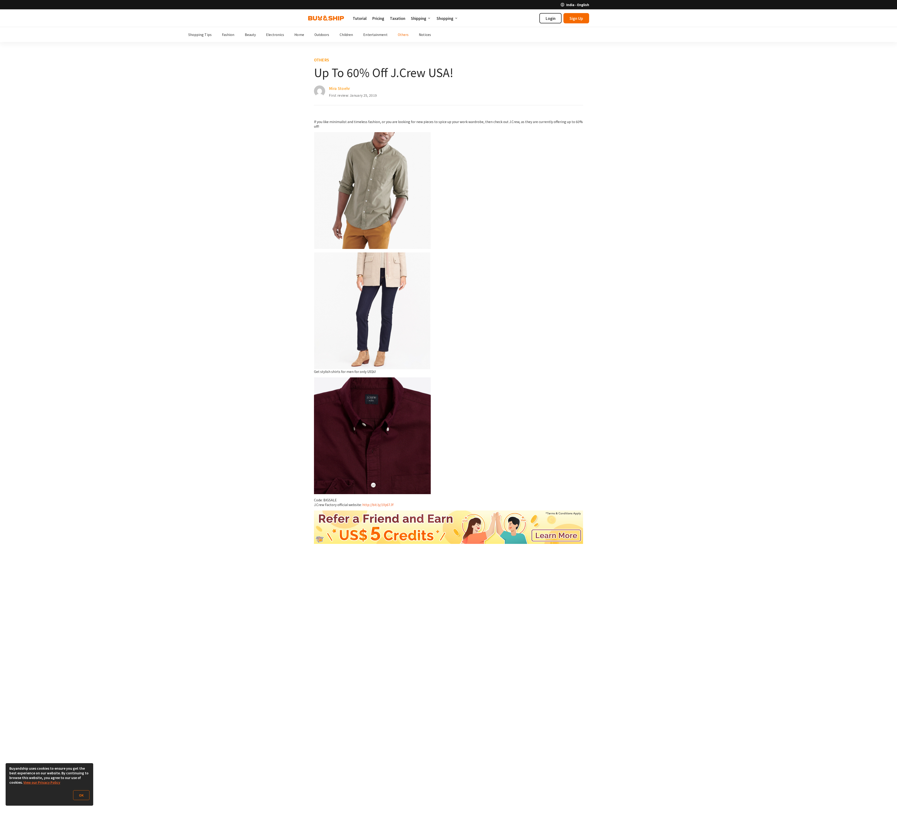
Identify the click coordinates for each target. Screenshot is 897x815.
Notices (425, 34)
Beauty (250, 34)
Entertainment (375, 34)
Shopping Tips (200, 34)
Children (346, 34)
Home (299, 34)
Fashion (228, 34)
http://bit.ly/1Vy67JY (378, 504)
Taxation (397, 18)
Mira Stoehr (339, 88)
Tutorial (360, 18)
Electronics (275, 34)
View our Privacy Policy (41, 782)
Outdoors (321, 34)
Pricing (378, 18)
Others (403, 34)
